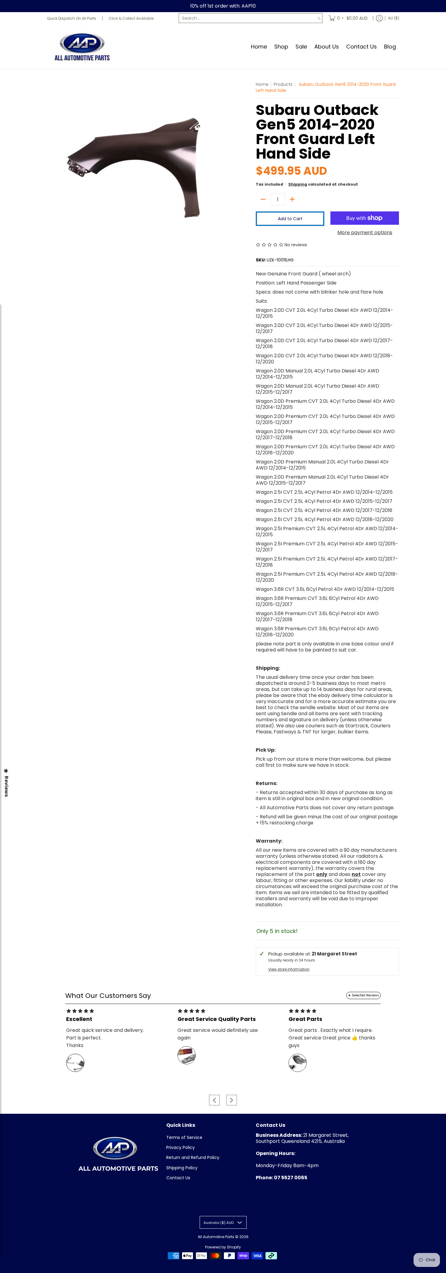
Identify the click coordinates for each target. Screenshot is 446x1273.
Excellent (79, 1019)
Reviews (6, 786)
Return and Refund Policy (192, 1157)
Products (283, 84)
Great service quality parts (216, 1019)
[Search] (319, 18)
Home (262, 84)
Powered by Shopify (223, 1247)
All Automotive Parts (216, 1236)
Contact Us (178, 1178)
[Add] (292, 199)
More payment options (364, 233)
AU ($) (393, 18)
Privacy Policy (180, 1147)
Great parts (305, 1019)
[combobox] (247, 18)
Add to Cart (290, 219)
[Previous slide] (214, 1100)
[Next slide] (231, 1100)
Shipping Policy (182, 1168)
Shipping (297, 184)
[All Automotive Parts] (82, 46)
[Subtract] (263, 199)
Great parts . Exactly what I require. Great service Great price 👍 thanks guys (332, 1038)
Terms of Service (184, 1137)
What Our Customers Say (108, 995)
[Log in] (379, 18)
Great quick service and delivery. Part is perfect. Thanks (105, 1038)
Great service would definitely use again (217, 1034)
